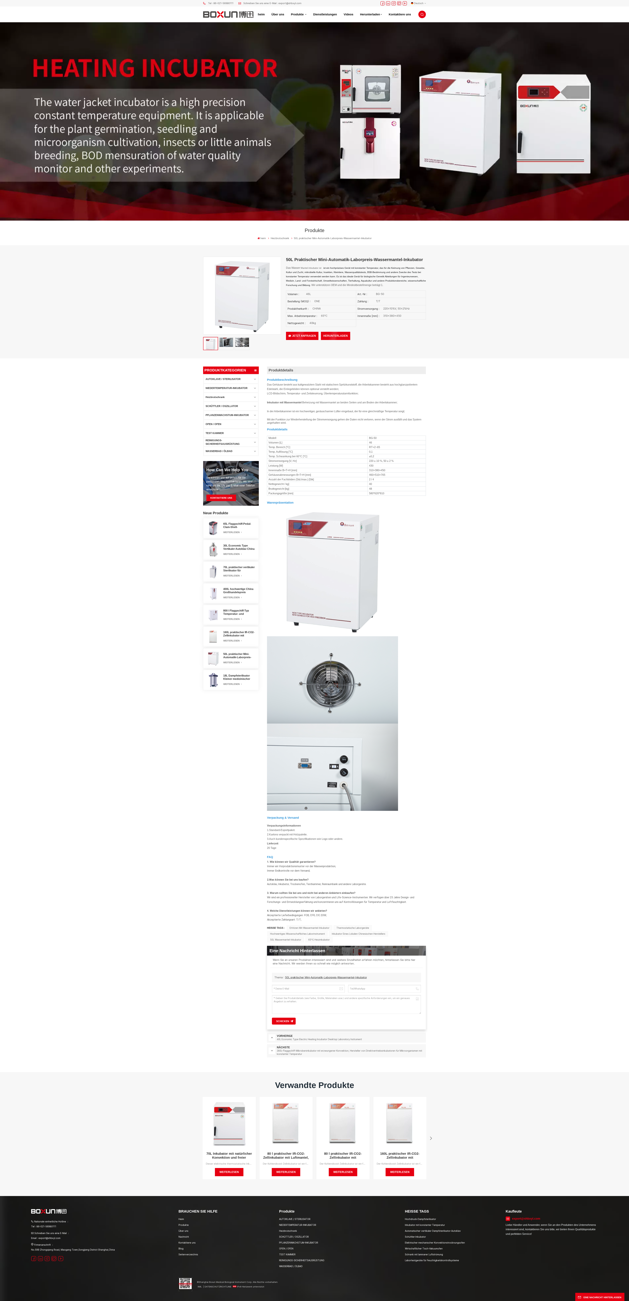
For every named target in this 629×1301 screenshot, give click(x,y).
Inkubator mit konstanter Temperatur (425, 1225)
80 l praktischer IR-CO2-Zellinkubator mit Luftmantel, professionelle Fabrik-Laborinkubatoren (286, 1156)
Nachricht (184, 1236)
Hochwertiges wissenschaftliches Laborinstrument (297, 933)
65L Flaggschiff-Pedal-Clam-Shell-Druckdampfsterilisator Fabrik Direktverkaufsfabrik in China (237, 525)
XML (200, 1286)
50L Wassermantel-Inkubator (285, 939)
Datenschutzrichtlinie (218, 1286)
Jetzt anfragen (304, 335)
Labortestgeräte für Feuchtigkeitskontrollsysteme (432, 1260)
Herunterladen (370, 14)
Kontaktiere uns (400, 14)
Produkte (298, 14)
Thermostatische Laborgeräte (352, 927)
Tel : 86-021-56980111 (220, 3)
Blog (181, 1248)
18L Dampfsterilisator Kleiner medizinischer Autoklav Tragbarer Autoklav (236, 677)
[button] (431, 1138)
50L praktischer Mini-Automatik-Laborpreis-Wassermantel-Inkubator (238, 656)
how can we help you (227, 470)
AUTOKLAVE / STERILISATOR (223, 379)
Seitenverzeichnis (188, 1254)
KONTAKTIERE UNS (221, 498)
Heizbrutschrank (215, 397)
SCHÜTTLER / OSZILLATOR (222, 406)
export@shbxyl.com (526, 1218)
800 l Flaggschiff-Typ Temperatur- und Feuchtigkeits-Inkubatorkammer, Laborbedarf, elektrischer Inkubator (239, 612)
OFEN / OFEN (213, 424)
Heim (181, 1219)
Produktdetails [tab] (281, 370)
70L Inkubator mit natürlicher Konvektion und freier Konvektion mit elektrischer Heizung (229, 1156)
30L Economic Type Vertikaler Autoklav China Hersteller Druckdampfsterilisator (239, 547)
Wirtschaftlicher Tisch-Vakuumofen (424, 1248)
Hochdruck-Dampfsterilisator (420, 1219)
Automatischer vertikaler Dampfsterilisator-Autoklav (433, 1230)
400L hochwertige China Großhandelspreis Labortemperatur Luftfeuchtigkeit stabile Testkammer (238, 591)
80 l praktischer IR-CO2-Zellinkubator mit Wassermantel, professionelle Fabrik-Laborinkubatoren (343, 1156)
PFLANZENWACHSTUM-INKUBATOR (227, 415)
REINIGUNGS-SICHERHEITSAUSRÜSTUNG (223, 442)
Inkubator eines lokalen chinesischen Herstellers (358, 933)
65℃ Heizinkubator (319, 939)
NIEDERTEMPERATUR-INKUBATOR (227, 388)
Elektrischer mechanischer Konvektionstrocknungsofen (435, 1242)
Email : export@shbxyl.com (45, 1238)
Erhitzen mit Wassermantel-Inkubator (309, 927)
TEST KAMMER (215, 433)
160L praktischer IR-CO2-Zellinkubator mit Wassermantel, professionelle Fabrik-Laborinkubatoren (238, 634)
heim (261, 14)
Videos (348, 14)
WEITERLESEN (231, 532)
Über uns (277, 14)
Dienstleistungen (325, 14)
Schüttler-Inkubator (415, 1236)
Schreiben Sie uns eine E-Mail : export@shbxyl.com (272, 3)
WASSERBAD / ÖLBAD (219, 451)
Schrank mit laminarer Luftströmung (424, 1254)
